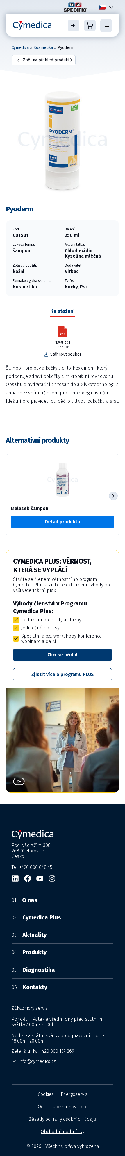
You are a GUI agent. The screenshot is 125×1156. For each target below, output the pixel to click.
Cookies (46, 1094)
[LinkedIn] (15, 878)
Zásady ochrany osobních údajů (62, 1119)
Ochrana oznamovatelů (63, 1106)
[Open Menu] (106, 25)
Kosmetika (43, 47)
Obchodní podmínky (62, 1131)
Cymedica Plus (36, 917)
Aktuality (29, 934)
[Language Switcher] (110, 7)
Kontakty (29, 987)
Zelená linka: (43, 1051)
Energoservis (74, 1094)
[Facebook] (27, 878)
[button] (113, 496)
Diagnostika (33, 969)
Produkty (29, 952)
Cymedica (20, 47)
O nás (25, 900)
